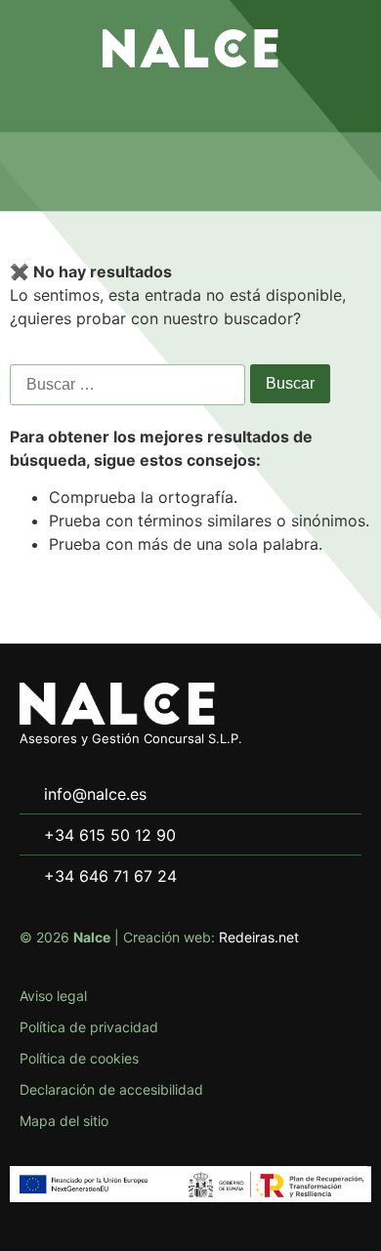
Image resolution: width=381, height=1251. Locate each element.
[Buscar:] (127, 384)
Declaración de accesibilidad (111, 1089)
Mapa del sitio (64, 1120)
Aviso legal (53, 995)
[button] (190, 105)
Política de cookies (79, 1058)
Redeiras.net (259, 937)
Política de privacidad (89, 1027)
